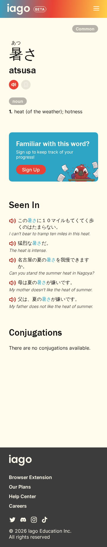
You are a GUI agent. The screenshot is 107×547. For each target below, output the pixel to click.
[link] (31, 169)
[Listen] (13, 84)
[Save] (26, 84)
